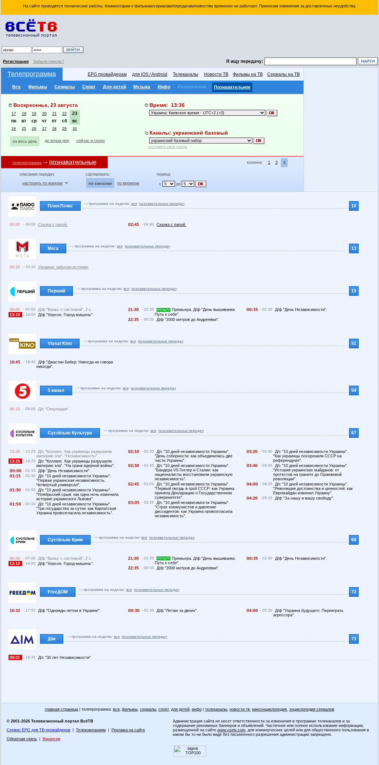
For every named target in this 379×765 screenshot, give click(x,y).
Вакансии (51, 739)
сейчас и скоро (90, 140)
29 (64, 128)
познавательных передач (161, 204)
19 (34, 113)
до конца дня (57, 140)
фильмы (130, 709)
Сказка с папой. (53, 224)
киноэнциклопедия (269, 709)
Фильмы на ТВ (248, 74)
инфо (197, 709)
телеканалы (216, 709)
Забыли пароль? (48, 61)
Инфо (164, 86)
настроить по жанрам (42, 183)
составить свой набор (167, 147)
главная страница (61, 709)
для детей (180, 709)
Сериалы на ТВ (283, 74)
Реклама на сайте (128, 730)
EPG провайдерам (107, 74)
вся (134, 204)
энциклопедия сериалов (311, 709)
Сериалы (64, 86)
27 (44, 128)
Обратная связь (22, 739)
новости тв (239, 709)
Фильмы (37, 86)
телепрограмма (26, 162)
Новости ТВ (216, 74)
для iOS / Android (149, 74)
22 (64, 113)
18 (24, 113)
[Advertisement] (232, 37)
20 (44, 113)
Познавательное (232, 87)
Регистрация (15, 61)
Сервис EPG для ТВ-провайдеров (38, 730)
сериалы (148, 709)
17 (13, 113)
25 (24, 128)
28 (54, 128)
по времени (128, 183)
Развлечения (192, 86)
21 (54, 113)
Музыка (141, 86)
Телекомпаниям (91, 730)
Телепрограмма (31, 74)
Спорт (88, 86)
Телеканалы (185, 74)
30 (75, 128)
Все (16, 86)
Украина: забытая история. (63, 267)
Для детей (114, 86)
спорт (163, 709)
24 (13, 128)
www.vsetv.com (231, 730)
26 (34, 128)
